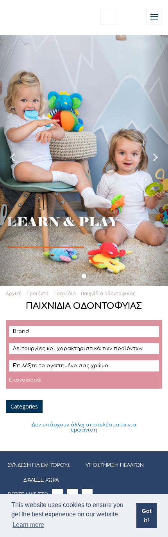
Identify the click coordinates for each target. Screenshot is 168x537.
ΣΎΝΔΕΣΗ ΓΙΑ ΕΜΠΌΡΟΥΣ (39, 465)
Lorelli (24, 16)
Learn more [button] (28, 524)
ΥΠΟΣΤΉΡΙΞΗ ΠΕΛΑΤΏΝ (115, 465)
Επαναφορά (25, 380)
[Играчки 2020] (84, 276)
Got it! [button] (147, 515)
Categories (24, 406)
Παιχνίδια (65, 293)
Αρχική (13, 293)
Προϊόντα (37, 293)
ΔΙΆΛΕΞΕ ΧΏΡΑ (41, 480)
